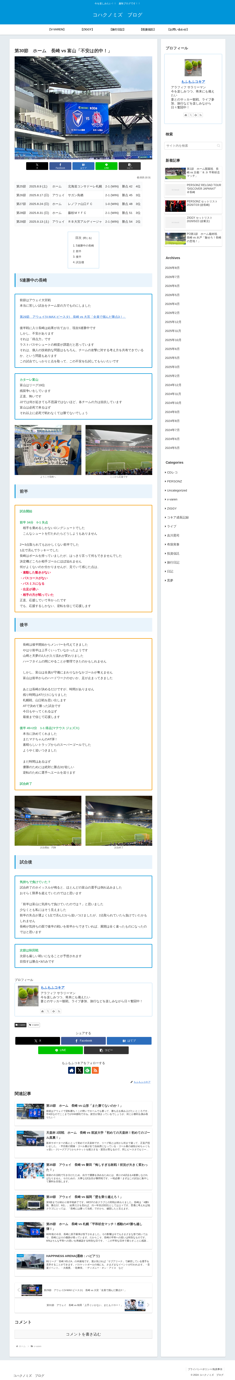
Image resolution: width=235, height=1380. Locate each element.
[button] (130, 166)
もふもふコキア (53, 987)
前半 (78, 251)
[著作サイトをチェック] (42, 1011)
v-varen (21, 1025)
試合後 (80, 262)
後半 (78, 256)
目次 (78, 237)
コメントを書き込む (83, 1334)
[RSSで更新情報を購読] (59, 1011)
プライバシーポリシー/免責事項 (205, 1369)
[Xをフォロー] (48, 1011)
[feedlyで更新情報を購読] (53, 1011)
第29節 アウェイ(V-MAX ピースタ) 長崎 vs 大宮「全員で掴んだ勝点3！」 (73, 317)
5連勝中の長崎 (85, 245)
